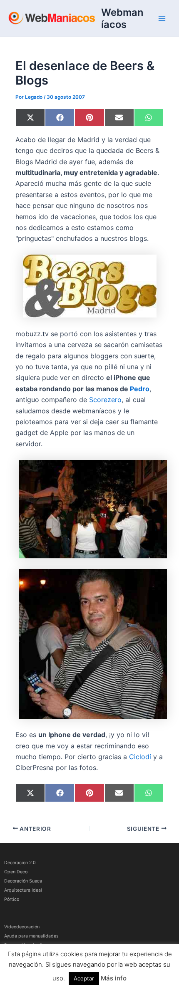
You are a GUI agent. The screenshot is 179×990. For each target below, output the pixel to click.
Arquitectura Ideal (23, 890)
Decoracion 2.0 (20, 862)
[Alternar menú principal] (162, 18)
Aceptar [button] (84, 978)
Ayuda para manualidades (31, 936)
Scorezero (105, 399)
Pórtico (11, 899)
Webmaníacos (122, 18)
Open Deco (15, 872)
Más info (114, 978)
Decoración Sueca (23, 881)
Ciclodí (140, 756)
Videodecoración (22, 927)
